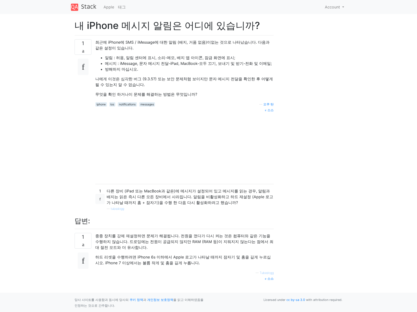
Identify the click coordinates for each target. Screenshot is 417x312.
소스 (270, 110)
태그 (122, 7)
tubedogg (117, 208)
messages (147, 104)
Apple (109, 7)
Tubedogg (267, 273)
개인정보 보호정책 (160, 300)
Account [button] (333, 7)
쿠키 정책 (136, 300)
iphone (101, 104)
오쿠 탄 (268, 104)
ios (112, 104)
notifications (127, 104)
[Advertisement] (184, 146)
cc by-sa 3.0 (295, 300)
